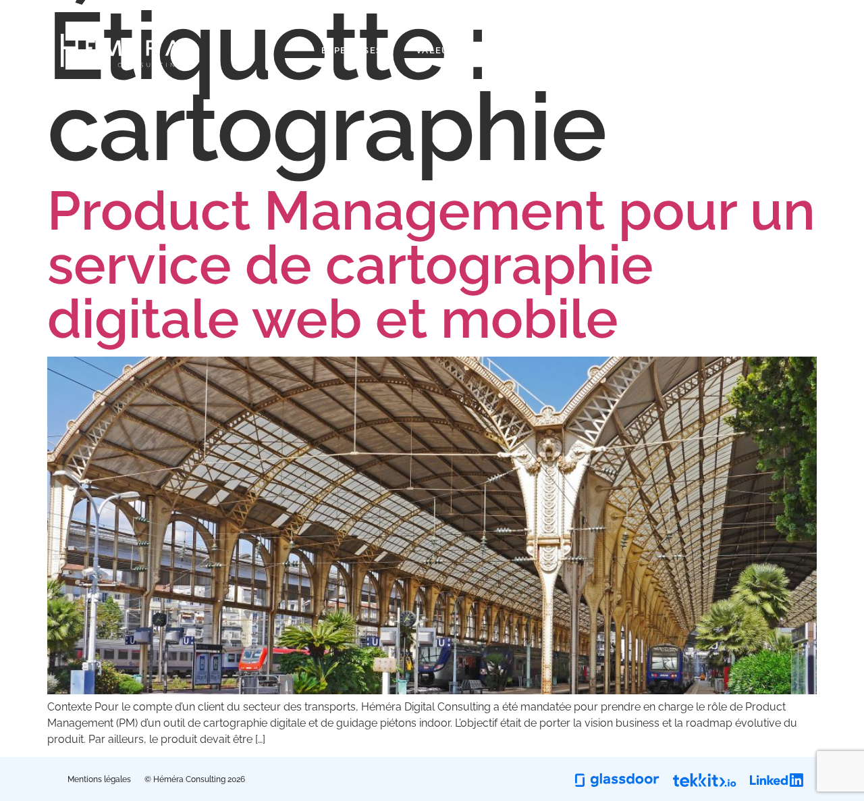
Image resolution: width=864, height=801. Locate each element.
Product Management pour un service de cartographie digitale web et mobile (431, 265)
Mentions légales (99, 779)
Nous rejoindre (758, 50)
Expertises (351, 50)
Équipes (658, 50)
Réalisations (566, 50)
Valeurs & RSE (455, 50)
